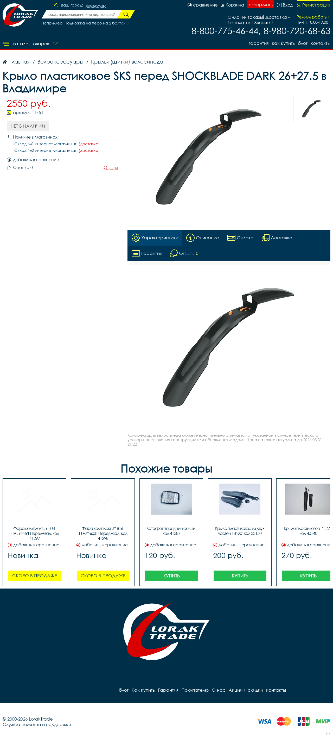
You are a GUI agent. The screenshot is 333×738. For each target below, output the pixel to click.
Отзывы (111, 167)
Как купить (283, 43)
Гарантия (259, 43)
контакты (320, 43)
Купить (171, 575)
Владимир (96, 5)
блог (303, 43)
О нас (219, 690)
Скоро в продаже (34, 575)
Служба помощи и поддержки (37, 724)
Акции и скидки (246, 690)
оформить (261, 4)
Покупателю (195, 690)
